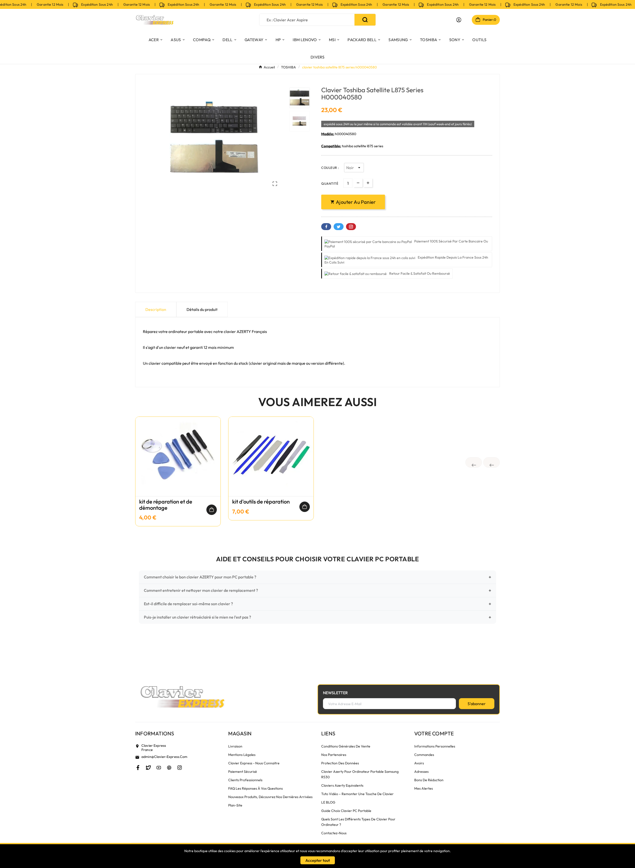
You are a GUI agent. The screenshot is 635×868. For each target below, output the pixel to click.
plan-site (235, 805)
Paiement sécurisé (242, 771)
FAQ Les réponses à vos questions (255, 788)
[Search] (365, 19)
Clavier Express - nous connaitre (254, 763)
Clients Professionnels (245, 780)
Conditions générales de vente (345, 746)
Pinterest (351, 226)
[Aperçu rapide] (178, 461)
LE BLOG (328, 802)
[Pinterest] (169, 767)
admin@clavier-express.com (164, 756)
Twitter (339, 226)
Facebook (326, 226)
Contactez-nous (334, 833)
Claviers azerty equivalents (342, 785)
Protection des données (340, 763)
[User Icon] (458, 19)
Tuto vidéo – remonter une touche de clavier (357, 794)
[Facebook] (137, 767)
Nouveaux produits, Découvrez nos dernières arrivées (270, 797)
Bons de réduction (429, 780)
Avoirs (419, 763)
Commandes (424, 754)
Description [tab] (155, 309)
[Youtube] (158, 767)
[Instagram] (179, 767)
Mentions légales (241, 754)
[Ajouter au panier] (211, 510)
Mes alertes (423, 788)
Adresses (421, 771)
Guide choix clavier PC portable (346, 810)
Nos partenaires (333, 754)
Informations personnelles (434, 746)
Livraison (235, 746)
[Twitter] (148, 767)
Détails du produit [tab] (202, 309)
